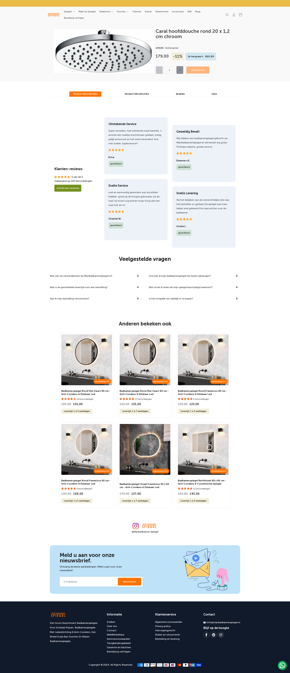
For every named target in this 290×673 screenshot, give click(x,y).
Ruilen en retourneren (167, 634)
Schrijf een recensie (68, 188)
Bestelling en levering (167, 638)
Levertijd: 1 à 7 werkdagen (135, 411)
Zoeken (111, 621)
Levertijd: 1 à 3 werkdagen (77, 411)
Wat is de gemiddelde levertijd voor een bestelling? (79, 287)
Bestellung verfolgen (118, 651)
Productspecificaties (137, 94)
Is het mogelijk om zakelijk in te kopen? (171, 298)
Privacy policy (163, 626)
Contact (111, 630)
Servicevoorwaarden (118, 638)
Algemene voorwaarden (168, 621)
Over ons (112, 626)
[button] (227, 15)
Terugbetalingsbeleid (119, 643)
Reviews (180, 94)
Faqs (214, 94)
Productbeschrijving (85, 94)
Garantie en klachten (119, 647)
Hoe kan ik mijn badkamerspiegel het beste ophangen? (180, 275)
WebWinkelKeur (115, 634)
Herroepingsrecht (165, 630)
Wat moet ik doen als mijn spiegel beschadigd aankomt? (181, 287)
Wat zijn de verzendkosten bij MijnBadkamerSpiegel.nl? (81, 275)
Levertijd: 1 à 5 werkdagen (77, 501)
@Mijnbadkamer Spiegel (145, 531)
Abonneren (129, 581)
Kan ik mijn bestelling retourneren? (69, 298)
